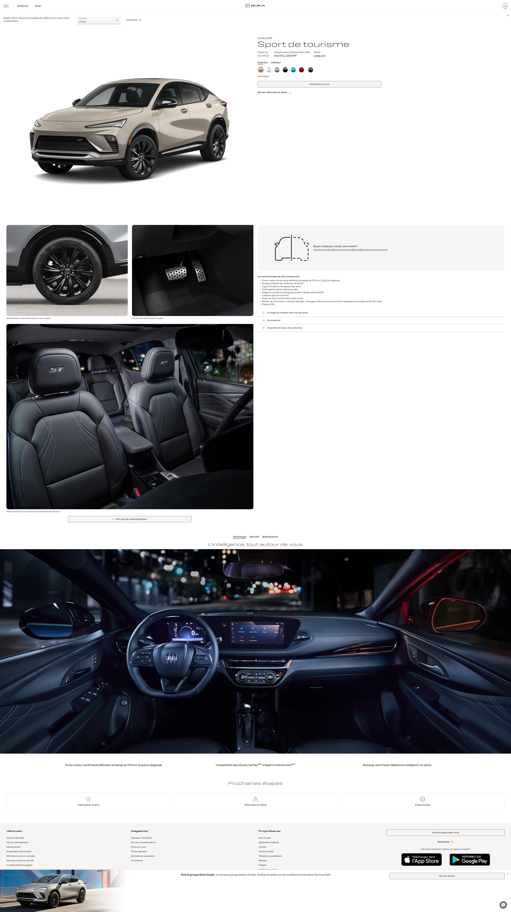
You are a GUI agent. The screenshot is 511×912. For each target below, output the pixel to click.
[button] (268, 55)
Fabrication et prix (319, 84)
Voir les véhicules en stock (272, 92)
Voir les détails (447, 876)
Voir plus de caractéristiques (131, 519)
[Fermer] (508, 874)
